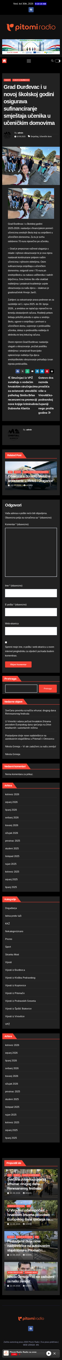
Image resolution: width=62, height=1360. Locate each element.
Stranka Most (12, 954)
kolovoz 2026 (12, 794)
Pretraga (10, 678)
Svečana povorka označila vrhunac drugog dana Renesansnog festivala (26, 1183)
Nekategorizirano (14, 931)
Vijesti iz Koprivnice (15, 985)
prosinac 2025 (12, 841)
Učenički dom (46, 136)
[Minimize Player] (54, 1353)
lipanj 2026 (11, 810)
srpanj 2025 (11, 879)
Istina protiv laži (13, 916)
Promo (8, 939)
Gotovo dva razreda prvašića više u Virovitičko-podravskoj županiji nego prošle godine (46, 395)
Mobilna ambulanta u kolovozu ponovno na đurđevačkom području (31, 476)
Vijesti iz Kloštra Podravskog (20, 977)
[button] (52, 61)
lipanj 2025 (11, 887)
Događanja (11, 908)
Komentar (17, 524)
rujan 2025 (10, 864)
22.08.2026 (15, 1193)
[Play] (49, 1353)
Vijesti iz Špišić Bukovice (18, 1008)
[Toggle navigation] (29, 60)
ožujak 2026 (11, 833)
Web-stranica (12, 623)
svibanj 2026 (12, 817)
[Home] (4, 61)
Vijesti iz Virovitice (15, 1016)
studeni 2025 (12, 848)
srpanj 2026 (11, 802)
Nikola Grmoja (12, 754)
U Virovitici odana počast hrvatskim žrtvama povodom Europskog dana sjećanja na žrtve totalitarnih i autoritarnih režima (28, 724)
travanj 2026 (11, 825)
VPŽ (7, 1024)
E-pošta (16, 604)
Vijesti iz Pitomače (15, 993)
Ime (13, 585)
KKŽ (10, 467)
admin (20, 133)
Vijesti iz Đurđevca (21, 80)
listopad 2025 (12, 856)
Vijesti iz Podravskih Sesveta (20, 1001)
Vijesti (7, 80)
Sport (8, 947)
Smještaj (34, 136)
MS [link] (37, 1345)
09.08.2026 (16, 485)
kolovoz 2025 (12, 871)
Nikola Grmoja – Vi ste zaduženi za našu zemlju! (30, 746)
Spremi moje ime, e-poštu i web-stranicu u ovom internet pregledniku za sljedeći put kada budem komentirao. (29, 651)
